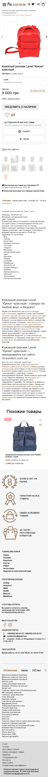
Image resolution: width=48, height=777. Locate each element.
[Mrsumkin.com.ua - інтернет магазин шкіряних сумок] (16, 4)
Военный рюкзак (29, 690)
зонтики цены (8, 369)
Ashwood (7, 585)
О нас (4, 744)
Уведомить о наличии (20, 106)
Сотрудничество (9, 757)
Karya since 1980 (9, 734)
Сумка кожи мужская (11, 710)
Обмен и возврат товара (13, 752)
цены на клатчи (27, 329)
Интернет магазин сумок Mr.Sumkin (15, 11)
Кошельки (7, 560)
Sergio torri (6, 688)
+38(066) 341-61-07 (33, 633)
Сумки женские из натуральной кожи (18, 725)
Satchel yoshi (7, 681)
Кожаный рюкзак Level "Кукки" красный (17, 15)
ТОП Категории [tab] (10, 670)
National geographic (10, 736)
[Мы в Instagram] (9, 624)
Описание (6, 200)
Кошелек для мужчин (11, 712)
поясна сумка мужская (31, 324)
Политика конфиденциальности (17, 774)
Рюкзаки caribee (9, 699)
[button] (1, 36)
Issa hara (5, 716)
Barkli (5, 588)
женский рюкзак (31, 371)
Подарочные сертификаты (14, 765)
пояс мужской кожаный (12, 386)
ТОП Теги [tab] (36, 670)
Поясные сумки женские (12, 694)
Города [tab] (24, 670)
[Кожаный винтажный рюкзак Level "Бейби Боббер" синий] (24, 435)
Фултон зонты (8, 730)
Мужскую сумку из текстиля (14, 677)
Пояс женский (8, 697)
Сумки (6, 555)
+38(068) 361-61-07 (15, 633)
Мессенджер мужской (11, 692)
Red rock (5, 719)
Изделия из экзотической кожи (17, 571)
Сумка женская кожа (31, 721)
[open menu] (4, 4)
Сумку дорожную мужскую (14, 684)
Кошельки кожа (18, 705)
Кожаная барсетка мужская (14, 727)
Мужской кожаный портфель (14, 679)
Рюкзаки (32, 11)
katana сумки (40, 337)
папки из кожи (32, 386)
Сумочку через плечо (11, 690)
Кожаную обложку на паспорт (15, 686)
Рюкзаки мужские (9, 708)
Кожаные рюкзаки (9, 13)
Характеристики (19, 200)
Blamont (6, 593)
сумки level (8, 340)
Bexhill (6, 591)
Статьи (5, 746)
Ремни (6, 566)
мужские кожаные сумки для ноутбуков (20, 365)
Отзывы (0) (33, 200)
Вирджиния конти (9, 703)
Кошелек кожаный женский (14, 723)
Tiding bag (6, 705)
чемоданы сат (33, 377)
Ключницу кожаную (10, 714)
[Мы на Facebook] (4, 624)
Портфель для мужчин (12, 701)
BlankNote (7, 596)
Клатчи (6, 563)
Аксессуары (8, 568)
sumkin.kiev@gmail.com (17, 636)
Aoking (6, 583)
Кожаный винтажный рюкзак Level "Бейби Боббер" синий (23, 456)
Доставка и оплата (10, 749)
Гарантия (6, 754)
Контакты (6, 760)
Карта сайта (7, 763)
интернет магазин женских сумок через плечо (22, 316)
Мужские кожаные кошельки (14, 675)
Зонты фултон (8, 732)
